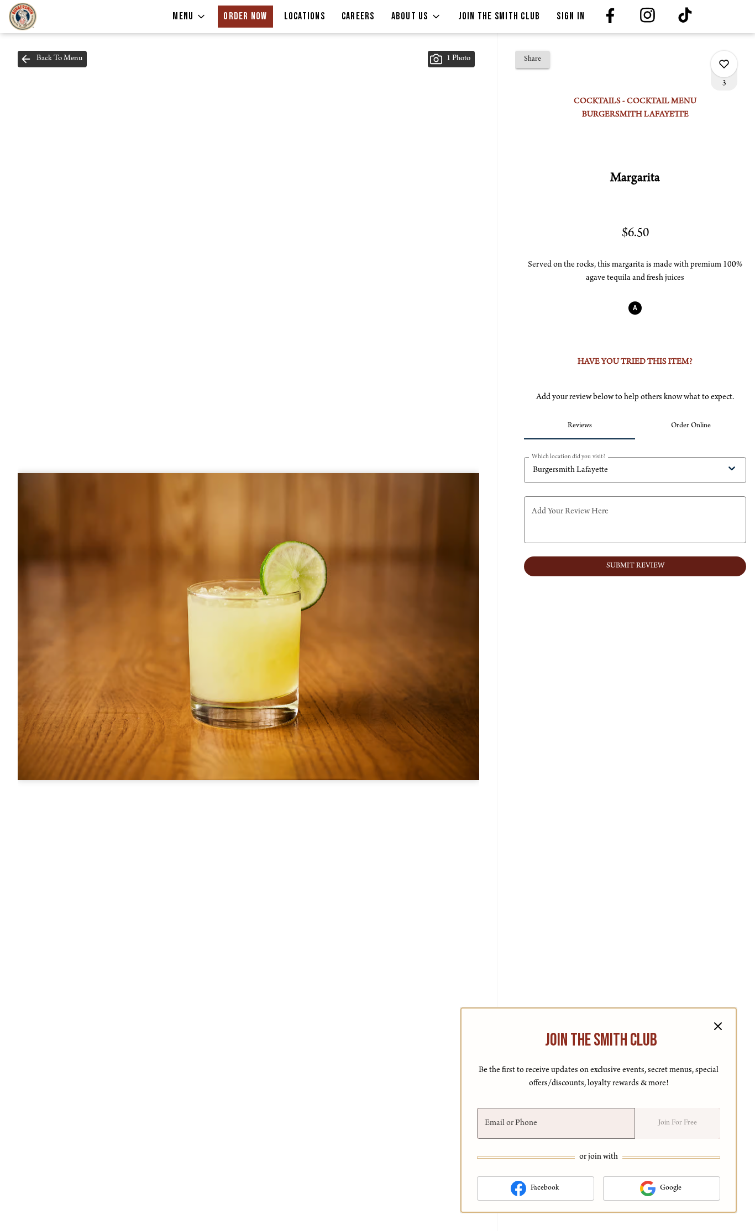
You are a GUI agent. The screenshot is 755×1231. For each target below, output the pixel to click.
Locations (304, 16)
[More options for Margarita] (724, 64)
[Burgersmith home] (58, 16)
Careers (358, 16)
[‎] (612, 17)
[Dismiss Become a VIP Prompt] (718, 1026)
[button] (189, 17)
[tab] (579, 426)
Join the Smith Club (499, 16)
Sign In (571, 16)
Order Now (245, 16)
